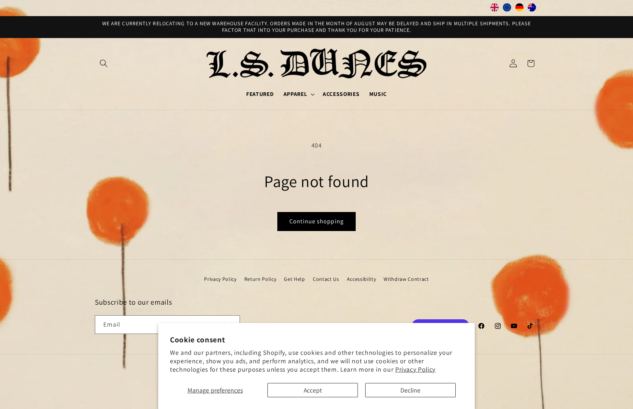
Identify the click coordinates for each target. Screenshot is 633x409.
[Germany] (519, 9)
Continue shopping (316, 221)
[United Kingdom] (494, 9)
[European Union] (507, 9)
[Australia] (532, 9)
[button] (103, 63)
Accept (313, 390)
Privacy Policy (415, 369)
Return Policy (260, 279)
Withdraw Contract (406, 279)
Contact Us (326, 279)
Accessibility (361, 279)
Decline (410, 390)
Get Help (294, 279)
